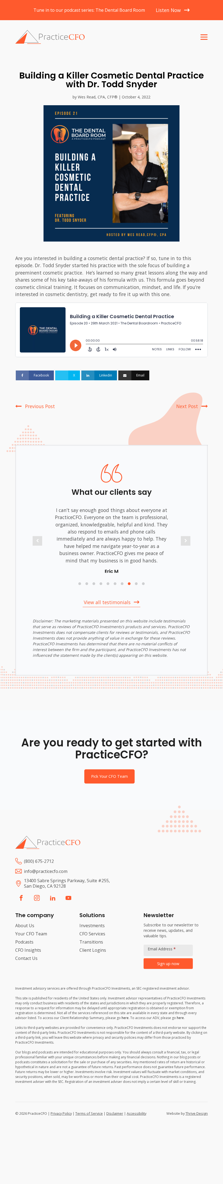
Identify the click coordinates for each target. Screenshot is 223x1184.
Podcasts (24, 949)
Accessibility (136, 1120)
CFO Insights (28, 957)
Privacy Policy (61, 1120)
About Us (24, 933)
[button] (37, 544)
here (125, 1025)
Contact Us (26, 966)
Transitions (91, 949)
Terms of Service (89, 1120)
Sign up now (168, 970)
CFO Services (92, 941)
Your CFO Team (31, 941)
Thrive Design (196, 1120)
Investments (92, 933)
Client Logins (92, 957)
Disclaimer (114, 1120)
